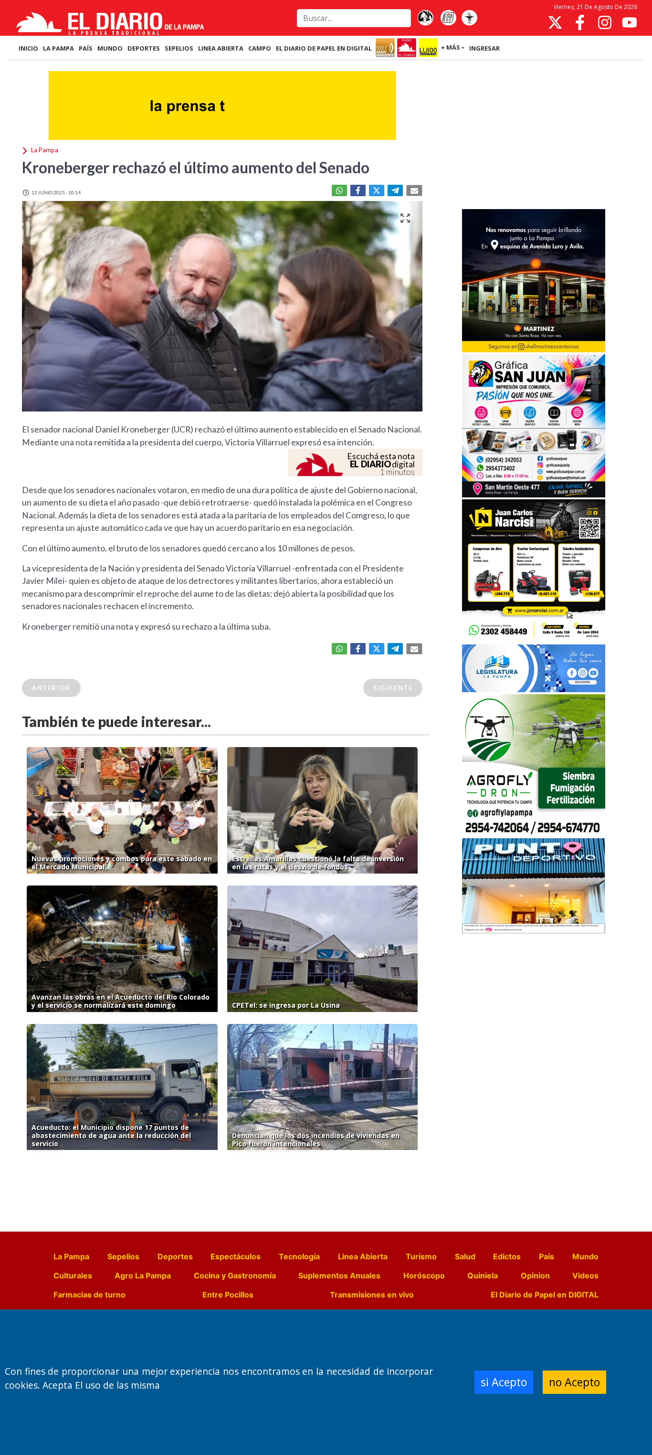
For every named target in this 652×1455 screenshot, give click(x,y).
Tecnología (299, 1256)
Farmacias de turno (89, 1294)
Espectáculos (235, 1256)
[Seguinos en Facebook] (580, 22)
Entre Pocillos (227, 1294)
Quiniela (482, 1275)
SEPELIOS (179, 48)
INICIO (28, 48)
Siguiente (392, 688)
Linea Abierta (363, 1256)
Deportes (175, 1256)
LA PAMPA (58, 48)
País (546, 1256)
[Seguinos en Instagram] (604, 22)
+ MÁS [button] (450, 47)
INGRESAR (484, 48)
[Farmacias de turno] (469, 18)
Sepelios (123, 1256)
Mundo (585, 1256)
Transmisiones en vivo (372, 1294)
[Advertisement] (533, 135)
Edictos (507, 1256)
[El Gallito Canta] (425, 18)
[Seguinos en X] (555, 22)
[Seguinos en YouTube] (629, 22)
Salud (465, 1256)
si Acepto (504, 1382)
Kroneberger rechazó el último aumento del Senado (195, 167)
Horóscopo (424, 1275)
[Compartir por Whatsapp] (339, 190)
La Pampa (71, 1256)
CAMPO (259, 48)
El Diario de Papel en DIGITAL (324, 48)
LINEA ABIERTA (220, 48)
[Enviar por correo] (414, 190)
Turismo (421, 1256)
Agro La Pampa (143, 1275)
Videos (585, 1275)
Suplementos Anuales (339, 1275)
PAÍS (86, 48)
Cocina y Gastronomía (235, 1275)
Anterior (51, 688)
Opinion (535, 1275)
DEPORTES (143, 48)
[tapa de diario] (448, 18)
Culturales (72, 1275)
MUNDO (110, 48)
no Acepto (574, 1382)
